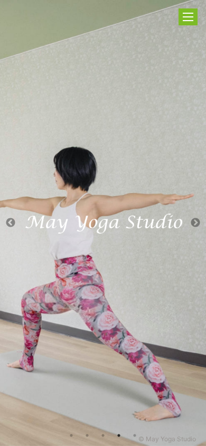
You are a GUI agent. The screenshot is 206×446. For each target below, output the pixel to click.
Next (195, 223)
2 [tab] (87, 435)
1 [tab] (71, 435)
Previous (10, 223)
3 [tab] (103, 435)
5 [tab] (134, 435)
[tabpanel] (103, 223)
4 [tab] (119, 435)
